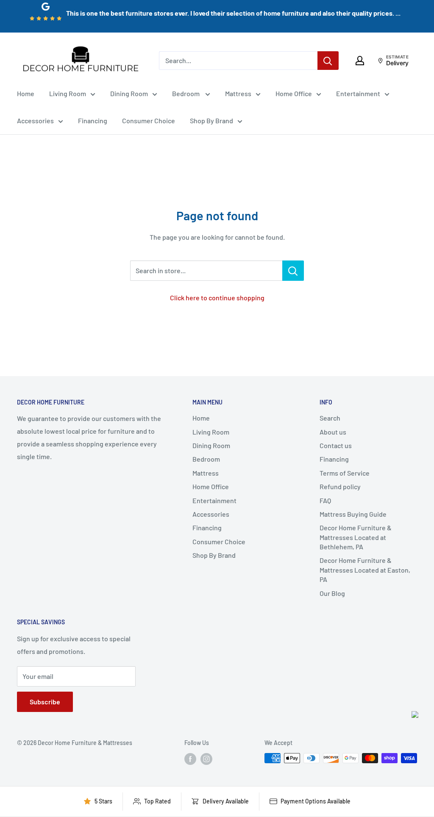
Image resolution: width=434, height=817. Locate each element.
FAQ (325, 500)
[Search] (328, 60)
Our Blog (332, 593)
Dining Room (129, 93)
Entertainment (358, 93)
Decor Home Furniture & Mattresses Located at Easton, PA (365, 569)
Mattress (238, 93)
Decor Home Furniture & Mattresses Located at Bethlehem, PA (356, 537)
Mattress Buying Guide (353, 514)
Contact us (336, 445)
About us (333, 432)
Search (330, 418)
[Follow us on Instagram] (206, 759)
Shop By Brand (211, 120)
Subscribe (45, 702)
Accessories (35, 120)
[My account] (360, 60)
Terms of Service (345, 473)
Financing (92, 120)
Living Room (67, 93)
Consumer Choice (148, 120)
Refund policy (340, 486)
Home (25, 93)
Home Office (293, 93)
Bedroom (186, 93)
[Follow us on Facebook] (190, 759)
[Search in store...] (293, 270)
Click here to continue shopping (217, 298)
